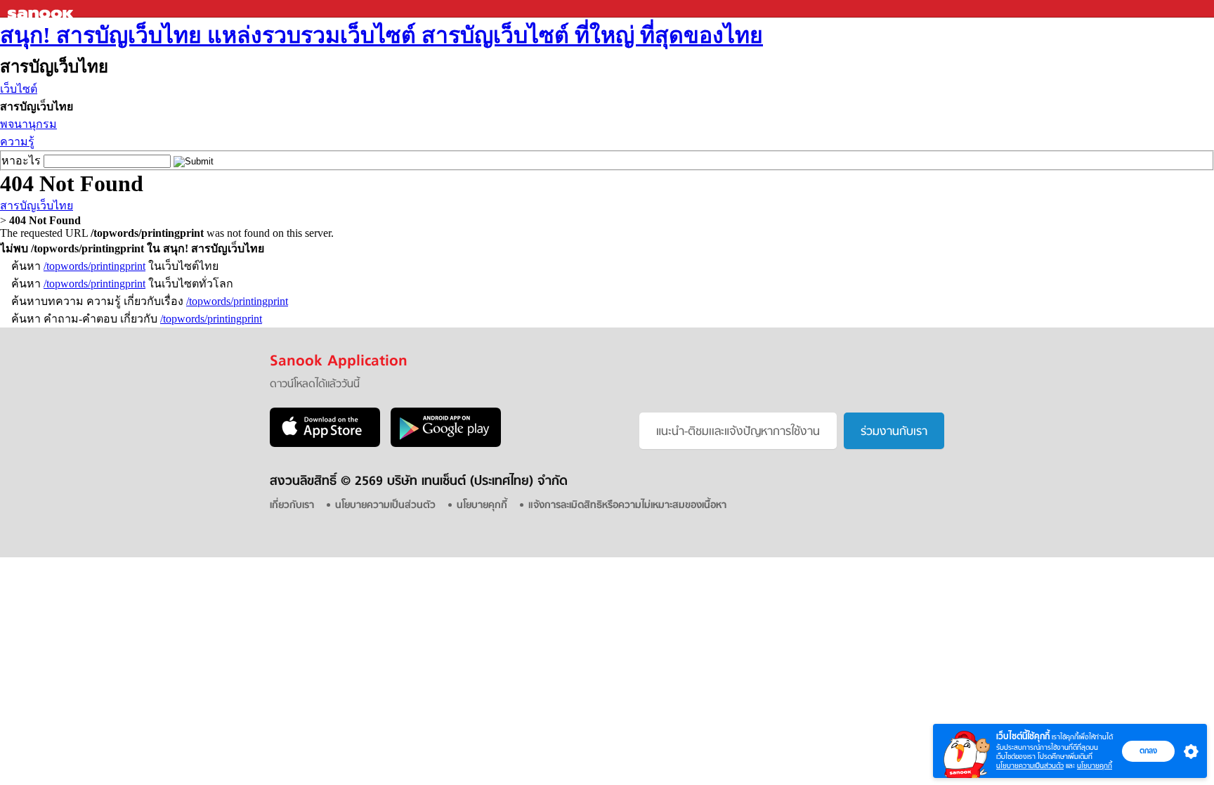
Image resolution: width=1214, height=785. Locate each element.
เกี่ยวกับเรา (292, 506)
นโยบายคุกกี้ (1094, 766)
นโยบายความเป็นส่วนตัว (1030, 766)
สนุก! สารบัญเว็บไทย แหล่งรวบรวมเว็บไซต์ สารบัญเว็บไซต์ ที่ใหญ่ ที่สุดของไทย (381, 35)
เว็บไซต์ (18, 89)
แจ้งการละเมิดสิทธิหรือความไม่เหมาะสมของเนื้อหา (627, 506)
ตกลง (1148, 750)
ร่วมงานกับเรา (894, 432)
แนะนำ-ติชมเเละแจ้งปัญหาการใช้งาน (738, 432)
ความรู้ (17, 142)
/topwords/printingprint (94, 266)
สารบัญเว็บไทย (36, 206)
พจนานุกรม (28, 124)
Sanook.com (42, 9)
